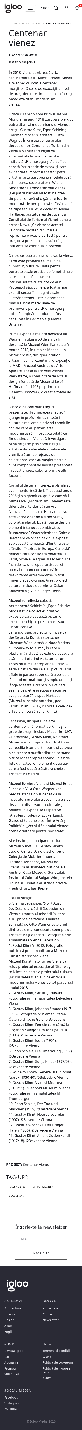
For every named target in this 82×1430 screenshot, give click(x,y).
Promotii (10, 1368)
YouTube (10, 1409)
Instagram (12, 1403)
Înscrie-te (41, 1253)
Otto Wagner (43, 1186)
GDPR (47, 1357)
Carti (7, 1357)
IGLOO (13, 23)
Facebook (11, 1397)
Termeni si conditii (56, 1351)
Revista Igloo (13, 1351)
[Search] (56, 8)
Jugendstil (17, 1186)
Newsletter (51, 1320)
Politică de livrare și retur (57, 1370)
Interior (10, 1314)
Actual (9, 1326)
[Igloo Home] (13, 8)
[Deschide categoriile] (30, 8)
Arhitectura (12, 1308)
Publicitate (50, 1308)
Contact (48, 1314)
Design (9, 1320)
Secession (16, 1195)
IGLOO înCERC (31, 23)
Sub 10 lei (11, 1374)
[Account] (66, 8)
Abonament (12, 1362)
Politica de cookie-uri (58, 1362)
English (9, 1332)
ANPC (47, 1378)
